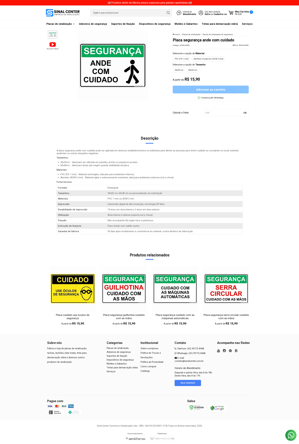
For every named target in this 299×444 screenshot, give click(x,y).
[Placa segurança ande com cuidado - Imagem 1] (52, 35)
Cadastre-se (220, 14)
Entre (207, 14)
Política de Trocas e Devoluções (151, 355)
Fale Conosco (187, 383)
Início (177, 34)
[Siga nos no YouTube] (218, 351)
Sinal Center (244, 45)
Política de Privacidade (152, 362)
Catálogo (145, 371)
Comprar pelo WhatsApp (212, 98)
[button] (53, 45)
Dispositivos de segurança (120, 359)
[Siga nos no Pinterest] (230, 351)
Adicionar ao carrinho (210, 89)
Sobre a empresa (149, 348)
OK (245, 112)
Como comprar (148, 366)
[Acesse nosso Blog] (236, 351)
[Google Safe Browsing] (217, 408)
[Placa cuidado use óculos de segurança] (72, 295)
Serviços (111, 371)
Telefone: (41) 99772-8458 (190, 348)
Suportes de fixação (117, 355)
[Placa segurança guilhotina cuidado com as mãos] (124, 295)
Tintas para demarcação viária (122, 367)
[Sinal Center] (63, 12)
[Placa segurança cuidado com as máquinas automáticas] (175, 295)
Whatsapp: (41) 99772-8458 (191, 353)
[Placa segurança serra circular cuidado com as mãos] (226, 295)
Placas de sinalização (191, 34)
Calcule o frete (181, 112)
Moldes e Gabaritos (117, 363)
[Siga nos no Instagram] (224, 351)
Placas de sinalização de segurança (218, 34)
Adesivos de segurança (119, 352)
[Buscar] (168, 13)
